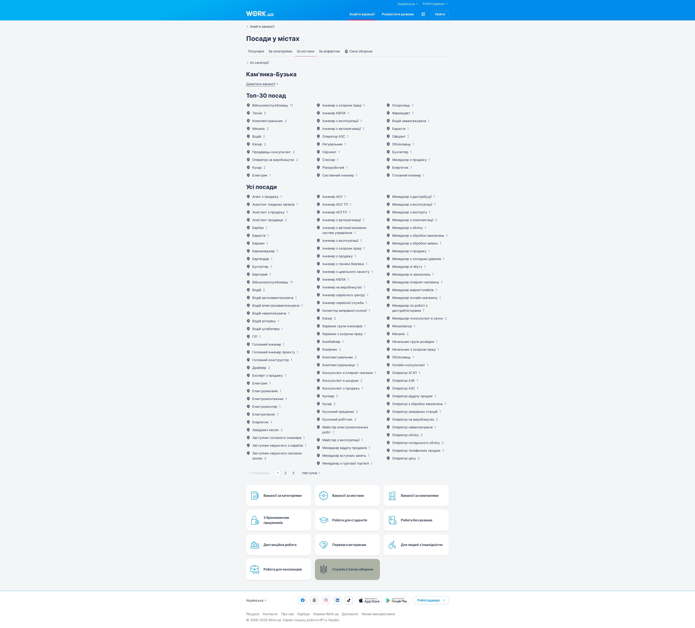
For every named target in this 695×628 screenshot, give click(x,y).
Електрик (260, 175)
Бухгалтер (400, 152)
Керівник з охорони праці (342, 334)
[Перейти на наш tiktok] (349, 600)
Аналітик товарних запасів (273, 204)
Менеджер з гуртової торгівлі (345, 463)
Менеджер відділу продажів (344, 448)
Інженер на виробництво (342, 287)
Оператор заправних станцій (415, 412)
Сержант (329, 152)
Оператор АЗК (403, 380)
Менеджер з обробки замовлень (418, 235)
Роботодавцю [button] (428, 600)
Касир (257, 144)
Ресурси (252, 614)
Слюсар (328, 160)
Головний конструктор (270, 360)
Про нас (287, 614)
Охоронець (401, 105)
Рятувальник (332, 144)
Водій (256, 136)
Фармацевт (401, 113)
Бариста (398, 129)
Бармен (258, 243)
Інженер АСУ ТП (335, 204)
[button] (423, 14)
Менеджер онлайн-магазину (414, 298)
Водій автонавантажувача (272, 298)
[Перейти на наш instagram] (326, 600)
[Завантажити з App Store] (369, 600)
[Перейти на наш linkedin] (337, 600)
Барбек (258, 228)
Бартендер (260, 259)
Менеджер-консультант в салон (417, 318)
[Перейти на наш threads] (314, 600)
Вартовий (260, 274)
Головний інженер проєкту (273, 352)
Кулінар (328, 396)
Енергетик (400, 167)
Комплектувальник (267, 121)
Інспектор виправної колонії (344, 310)
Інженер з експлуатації (340, 121)
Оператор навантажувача (412, 427)
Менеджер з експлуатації (412, 204)
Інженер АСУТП (334, 212)
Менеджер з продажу (409, 160)
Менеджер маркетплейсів (413, 290)
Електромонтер (264, 406)
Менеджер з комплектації (412, 220)
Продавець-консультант (271, 152)
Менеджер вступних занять (344, 455)
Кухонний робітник (337, 419)
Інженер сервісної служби (343, 303)
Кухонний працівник (338, 412)
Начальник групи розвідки (413, 342)
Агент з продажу (265, 197)
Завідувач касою (265, 430)
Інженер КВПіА (334, 113)
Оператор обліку (405, 435)
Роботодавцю (434, 4)
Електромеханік (265, 391)
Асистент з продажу (268, 212)
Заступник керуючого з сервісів (277, 445)
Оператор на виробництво (273, 160)
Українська (254, 600)
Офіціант (399, 136)
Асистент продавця (267, 220)
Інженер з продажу (337, 256)
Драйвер (259, 368)
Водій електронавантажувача (275, 305)
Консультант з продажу (341, 388)
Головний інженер (406, 175)
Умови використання (378, 614)
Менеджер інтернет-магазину (415, 282)
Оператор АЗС (333, 136)
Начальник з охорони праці (414, 349)
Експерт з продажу (267, 375)
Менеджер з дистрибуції (411, 197)
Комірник (329, 349)
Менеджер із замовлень (411, 274)
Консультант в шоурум (340, 380)
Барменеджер (263, 251)
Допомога (350, 614)
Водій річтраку (264, 321)
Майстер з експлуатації (340, 440)
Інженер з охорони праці (341, 105)
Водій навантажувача (409, 121)
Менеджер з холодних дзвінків (416, 259)
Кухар (257, 167)
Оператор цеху (404, 458)
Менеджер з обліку (407, 228)
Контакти (270, 614)
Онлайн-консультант (408, 365)
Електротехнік (263, 414)
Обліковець (401, 144)
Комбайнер (331, 342)
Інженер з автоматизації (341, 129)
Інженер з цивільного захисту (346, 272)
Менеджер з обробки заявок (415, 243)
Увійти (440, 14)
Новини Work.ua (325, 614)
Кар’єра (303, 614)
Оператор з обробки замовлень (417, 404)
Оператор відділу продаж (412, 396)
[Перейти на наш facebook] (303, 600)
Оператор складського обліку (416, 443)
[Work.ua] (259, 13)
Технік (257, 113)
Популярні (256, 51)
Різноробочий (333, 167)
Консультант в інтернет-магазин (347, 373)
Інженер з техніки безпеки (343, 264)
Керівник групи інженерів (342, 326)
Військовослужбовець (270, 105)
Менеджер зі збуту (407, 267)
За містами (305, 51)
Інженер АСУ (332, 197)
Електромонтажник (268, 399)
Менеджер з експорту (409, 212)
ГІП (254, 337)
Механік (258, 129)
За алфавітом (329, 51)
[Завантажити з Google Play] (397, 600)
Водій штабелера (265, 329)
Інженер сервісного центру (343, 295)
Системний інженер (338, 175)
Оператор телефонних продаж (416, 450)
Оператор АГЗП (404, 373)
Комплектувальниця (338, 365)
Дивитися (260, 84)
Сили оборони (360, 51)
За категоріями (280, 51)
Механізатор (402, 326)
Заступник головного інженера (276, 438)
